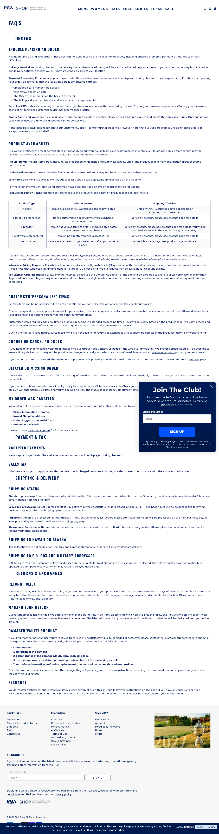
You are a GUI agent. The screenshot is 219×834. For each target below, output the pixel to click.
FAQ (9, 730)
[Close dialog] (211, 386)
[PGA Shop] (25, 9)
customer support (163, 352)
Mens (83, 9)
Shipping (73, 521)
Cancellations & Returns (22, 723)
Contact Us (105, 348)
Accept (200, 827)
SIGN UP (177, 432)
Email (16, 772)
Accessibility (58, 744)
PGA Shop (20, 817)
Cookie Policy (94, 830)
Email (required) (153, 411)
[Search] (205, 9)
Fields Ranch (103, 719)
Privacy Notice (60, 726)
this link (144, 614)
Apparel (100, 723)
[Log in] (210, 9)
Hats (115, 9)
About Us (56, 719)
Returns (194, 359)
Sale (169, 9)
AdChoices (57, 730)
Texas (157, 9)
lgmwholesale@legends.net (108, 265)
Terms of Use (59, 733)
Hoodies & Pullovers (107, 726)
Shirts (98, 733)
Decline (212, 827)
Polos (98, 730)
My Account (14, 719)
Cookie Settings (61, 741)
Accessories (136, 9)
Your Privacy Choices (64, 737)
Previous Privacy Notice (66, 723)
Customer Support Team (78, 127)
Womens (99, 9)
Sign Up (99, 777)
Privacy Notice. (116, 830)
